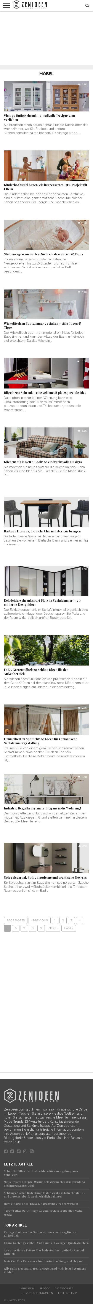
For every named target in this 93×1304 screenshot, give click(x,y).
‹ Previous (39, 920)
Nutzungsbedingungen (37, 1292)
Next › (53, 928)
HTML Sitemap (67, 1292)
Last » (68, 928)
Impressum (27, 1288)
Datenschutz (64, 1288)
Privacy (45, 1288)
